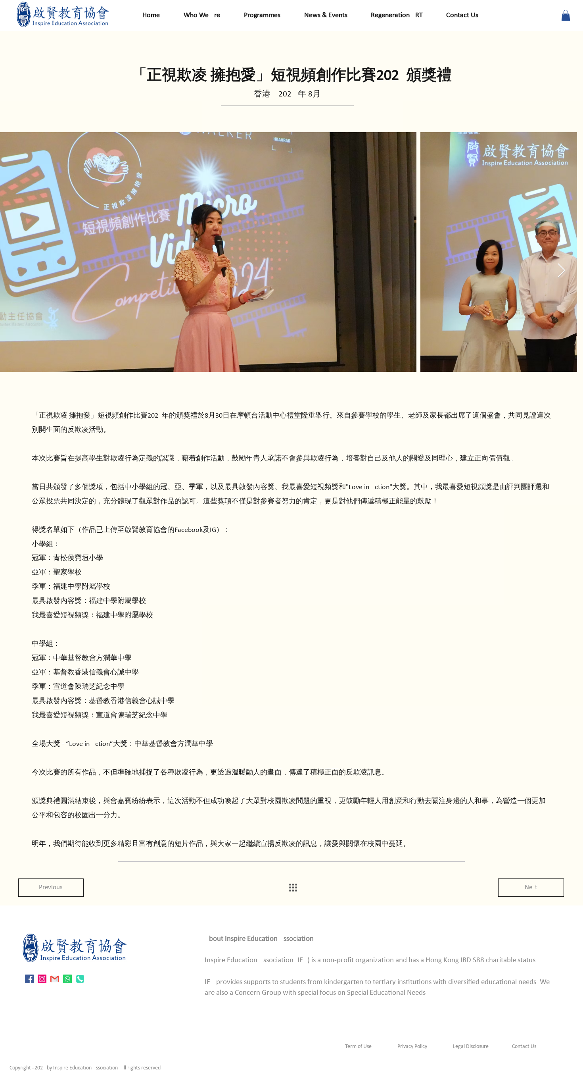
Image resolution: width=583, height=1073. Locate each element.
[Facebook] (29, 979)
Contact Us (523, 1047)
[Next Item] (561, 271)
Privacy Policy (412, 1047)
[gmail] (54, 979)
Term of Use (358, 1047)
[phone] (80, 979)
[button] (565, 15)
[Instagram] (42, 979)
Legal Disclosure (471, 1047)
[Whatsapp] (67, 979)
